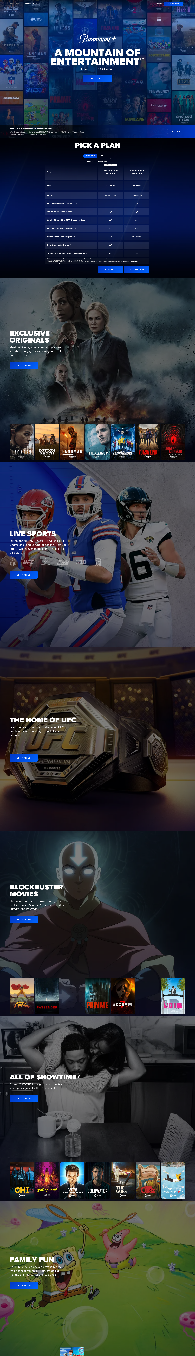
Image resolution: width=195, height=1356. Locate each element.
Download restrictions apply (130, 261)
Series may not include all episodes (63, 263)
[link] (173, 4)
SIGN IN (159, 4)
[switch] (97, 156)
